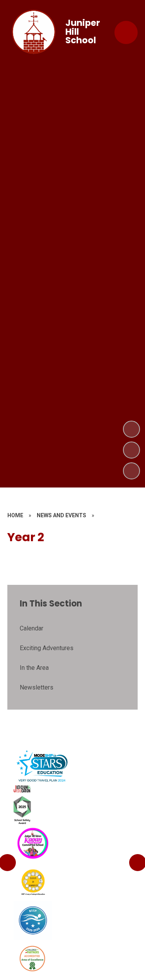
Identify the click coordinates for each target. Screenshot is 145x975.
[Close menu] (126, 32)
